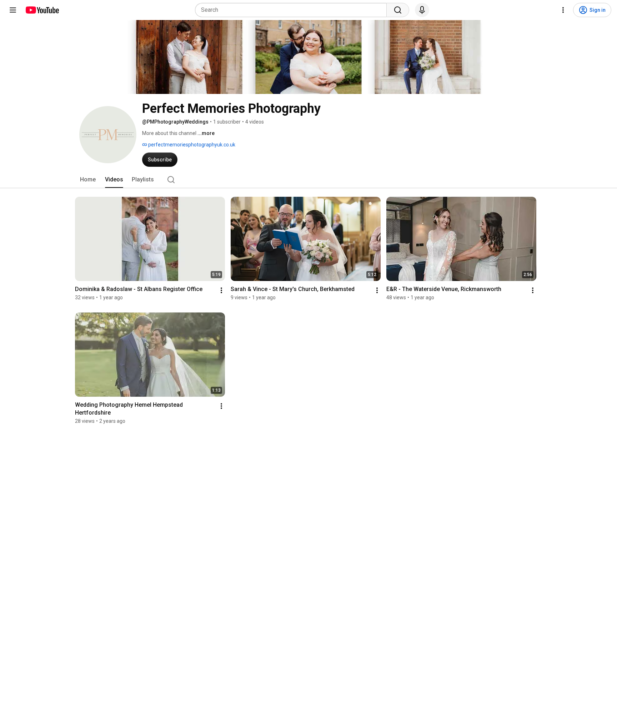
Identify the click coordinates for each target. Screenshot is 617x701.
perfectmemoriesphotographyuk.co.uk (191, 144)
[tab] (87, 179)
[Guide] (13, 10)
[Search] (397, 10)
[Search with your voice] (422, 10)
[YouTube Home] (42, 10)
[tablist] (308, 179)
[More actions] (221, 290)
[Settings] (563, 10)
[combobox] (293, 10)
